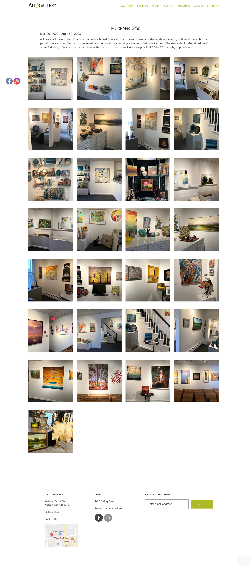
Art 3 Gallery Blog (104, 501)
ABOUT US (201, 6)
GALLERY (127, 6)
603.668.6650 (52, 511)
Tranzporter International (109, 508)
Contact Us (51, 519)
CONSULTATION (163, 6)
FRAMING (184, 6)
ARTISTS (142, 6)
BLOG (215, 6)
